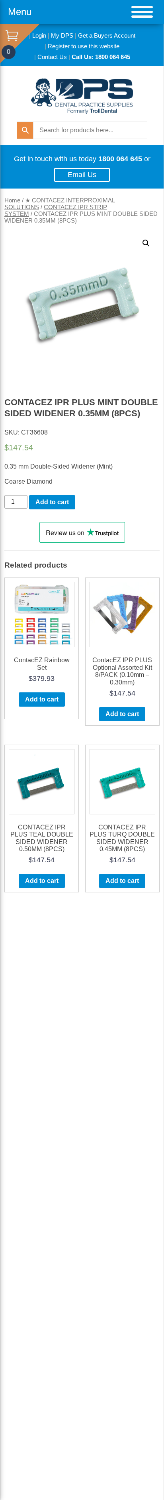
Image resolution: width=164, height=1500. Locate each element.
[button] (146, 243)
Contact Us (52, 56)
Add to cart (52, 502)
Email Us (82, 175)
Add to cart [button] (42, 699)
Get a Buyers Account (106, 35)
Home (12, 200)
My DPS (62, 35)
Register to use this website (83, 46)
